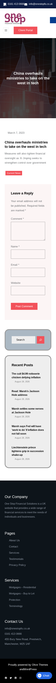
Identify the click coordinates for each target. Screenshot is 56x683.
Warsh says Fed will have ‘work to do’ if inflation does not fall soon (28, 430)
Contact (13, 546)
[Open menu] (6, 30)
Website (15, 282)
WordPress (30, 669)
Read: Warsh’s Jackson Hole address (25, 393)
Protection (14, 600)
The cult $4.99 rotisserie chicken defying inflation (26, 375)
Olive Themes (40, 664)
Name (15, 246)
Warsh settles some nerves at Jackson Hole (27, 410)
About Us (14, 540)
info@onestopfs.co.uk (41, 4)
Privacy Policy (17, 565)
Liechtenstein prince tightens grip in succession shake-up (28, 451)
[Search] (40, 340)
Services (14, 552)
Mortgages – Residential (22, 587)
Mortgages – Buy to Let (21, 593)
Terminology (16, 606)
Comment (17, 218)
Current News (14, 173)
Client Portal (25, 30)
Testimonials (16, 559)
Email (15, 264)
